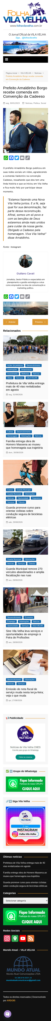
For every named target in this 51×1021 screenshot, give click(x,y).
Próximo (39, 322)
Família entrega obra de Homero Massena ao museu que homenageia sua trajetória (24, 444)
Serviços (19, 378)
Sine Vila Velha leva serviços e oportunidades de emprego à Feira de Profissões (24, 634)
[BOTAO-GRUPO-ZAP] (25, 916)
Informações (12, 370)
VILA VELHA (32, 378)
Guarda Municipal (24, 490)
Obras (9, 378)
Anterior (12, 322)
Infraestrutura (26, 370)
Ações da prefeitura (15, 365)
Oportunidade (23, 498)
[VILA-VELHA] (25, 742)
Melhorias (25, 374)
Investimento (12, 374)
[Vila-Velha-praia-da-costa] (25, 47)
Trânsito (21, 502)
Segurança (36, 498)
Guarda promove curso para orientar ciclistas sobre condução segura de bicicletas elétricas (25, 884)
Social (43, 103)
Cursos (10, 490)
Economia (29, 617)
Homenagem (12, 436)
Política (36, 103)
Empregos (11, 621)
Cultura (10, 432)
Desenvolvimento (33, 365)
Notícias (28, 103)
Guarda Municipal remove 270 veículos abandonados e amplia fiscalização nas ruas (25, 572)
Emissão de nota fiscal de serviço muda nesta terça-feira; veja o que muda (25, 692)
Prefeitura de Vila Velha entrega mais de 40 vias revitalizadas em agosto (25, 386)
